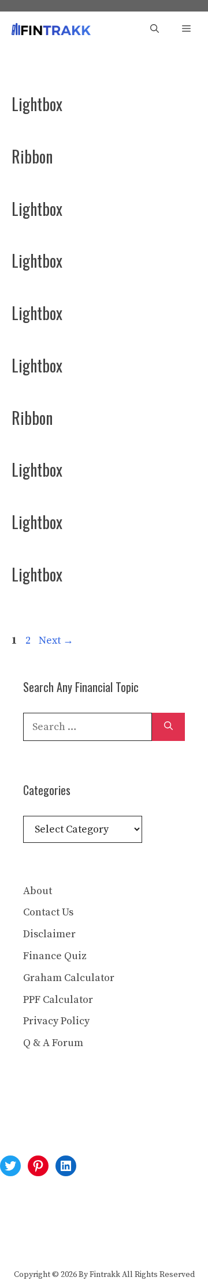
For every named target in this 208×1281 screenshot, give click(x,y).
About (37, 891)
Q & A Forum (53, 1043)
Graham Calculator (68, 977)
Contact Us (48, 912)
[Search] (168, 727)
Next (56, 640)
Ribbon (32, 156)
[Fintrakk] (51, 29)
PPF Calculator (58, 999)
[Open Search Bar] (154, 29)
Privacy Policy (56, 1021)
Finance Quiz (55, 956)
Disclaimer (49, 934)
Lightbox (37, 104)
